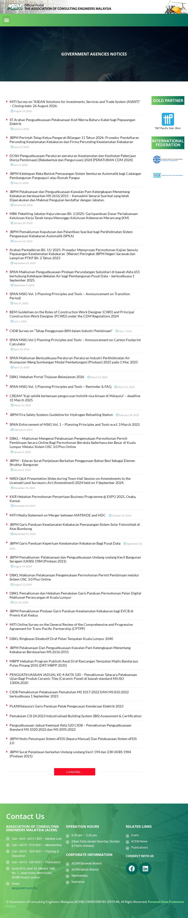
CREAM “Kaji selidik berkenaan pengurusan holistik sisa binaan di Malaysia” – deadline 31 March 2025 (75, 398)
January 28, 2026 (23, 204)
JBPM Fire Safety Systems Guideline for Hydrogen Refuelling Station (61, 415)
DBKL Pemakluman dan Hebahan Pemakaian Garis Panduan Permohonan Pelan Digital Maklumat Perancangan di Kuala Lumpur (75, 595)
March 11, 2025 (22, 405)
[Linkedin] (145, 868)
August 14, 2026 (22, 111)
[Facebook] (132, 868)
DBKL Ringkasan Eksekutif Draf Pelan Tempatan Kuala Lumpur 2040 (61, 639)
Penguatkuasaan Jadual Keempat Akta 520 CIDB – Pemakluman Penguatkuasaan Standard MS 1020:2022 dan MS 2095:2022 (70, 727)
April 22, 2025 (21, 349)
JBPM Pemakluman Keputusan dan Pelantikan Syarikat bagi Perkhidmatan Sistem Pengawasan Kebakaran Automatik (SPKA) (71, 234)
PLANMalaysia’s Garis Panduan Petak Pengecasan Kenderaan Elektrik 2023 (66, 706)
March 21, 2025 (126, 386)
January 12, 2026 (23, 241)
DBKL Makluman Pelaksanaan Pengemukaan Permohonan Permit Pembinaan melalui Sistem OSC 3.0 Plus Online (74, 577)
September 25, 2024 (24, 533)
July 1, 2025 (20, 321)
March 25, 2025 (99, 377)
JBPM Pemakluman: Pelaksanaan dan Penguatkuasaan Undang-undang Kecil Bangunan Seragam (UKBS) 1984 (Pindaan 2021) (75, 559)
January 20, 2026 (23, 223)
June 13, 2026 (21, 128)
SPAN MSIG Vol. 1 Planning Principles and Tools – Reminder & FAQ (60, 386)
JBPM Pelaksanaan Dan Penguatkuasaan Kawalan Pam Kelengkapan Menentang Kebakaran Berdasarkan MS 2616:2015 (70, 650)
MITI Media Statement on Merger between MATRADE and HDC (58, 515)
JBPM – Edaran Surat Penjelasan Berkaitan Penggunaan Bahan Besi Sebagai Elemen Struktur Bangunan (72, 463)
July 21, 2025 (20, 303)
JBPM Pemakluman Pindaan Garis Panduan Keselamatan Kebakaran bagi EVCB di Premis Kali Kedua (71, 613)
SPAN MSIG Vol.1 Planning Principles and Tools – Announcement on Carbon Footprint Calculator (75, 342)
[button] (6, 20)
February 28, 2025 (128, 415)
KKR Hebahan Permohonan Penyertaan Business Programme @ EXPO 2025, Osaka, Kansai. (73, 498)
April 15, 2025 (21, 367)
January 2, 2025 (22, 469)
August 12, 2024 (22, 584)
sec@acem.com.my (25, 888)
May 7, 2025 (125, 331)
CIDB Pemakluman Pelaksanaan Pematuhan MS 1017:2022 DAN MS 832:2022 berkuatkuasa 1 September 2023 (69, 694)
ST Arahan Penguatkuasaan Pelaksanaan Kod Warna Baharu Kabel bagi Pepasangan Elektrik (72, 122)
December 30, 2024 (24, 487)
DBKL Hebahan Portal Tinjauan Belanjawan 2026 (47, 377)
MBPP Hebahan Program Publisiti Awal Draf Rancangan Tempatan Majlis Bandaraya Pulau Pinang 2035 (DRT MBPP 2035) (74, 663)
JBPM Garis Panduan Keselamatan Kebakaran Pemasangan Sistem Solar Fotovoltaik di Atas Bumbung (75, 526)
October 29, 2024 (121, 515)
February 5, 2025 (23, 429)
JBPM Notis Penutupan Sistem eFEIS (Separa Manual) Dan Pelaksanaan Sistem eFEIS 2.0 (73, 741)
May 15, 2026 (21, 182)
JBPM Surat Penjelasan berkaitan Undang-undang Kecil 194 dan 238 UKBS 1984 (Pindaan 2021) (70, 754)
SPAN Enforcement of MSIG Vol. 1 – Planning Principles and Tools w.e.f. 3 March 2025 (75, 424)
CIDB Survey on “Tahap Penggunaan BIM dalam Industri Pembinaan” (61, 331)
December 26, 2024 (24, 505)
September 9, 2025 (23, 285)
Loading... (74, 771)
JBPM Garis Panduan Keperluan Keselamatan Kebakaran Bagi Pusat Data (65, 543)
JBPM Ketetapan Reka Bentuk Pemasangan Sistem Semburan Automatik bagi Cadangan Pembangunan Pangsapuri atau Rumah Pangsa (75, 175)
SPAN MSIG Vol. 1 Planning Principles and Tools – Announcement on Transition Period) (70, 296)
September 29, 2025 (24, 263)
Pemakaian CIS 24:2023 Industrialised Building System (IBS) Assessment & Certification (75, 716)
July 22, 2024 (20, 602)
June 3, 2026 (20, 164)
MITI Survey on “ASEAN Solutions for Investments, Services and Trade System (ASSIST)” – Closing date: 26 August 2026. (75, 104)
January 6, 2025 (22, 451)
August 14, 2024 (22, 566)
